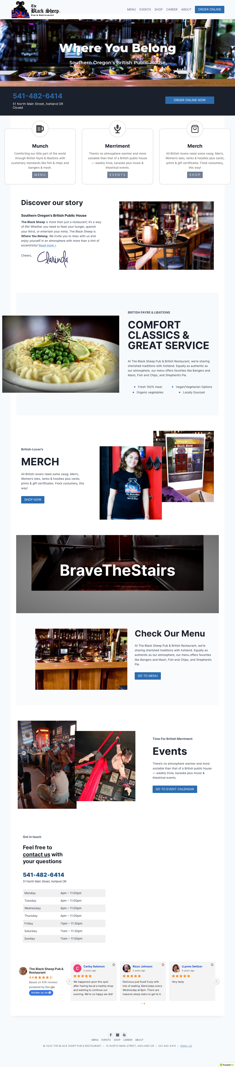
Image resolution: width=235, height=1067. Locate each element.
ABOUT (186, 9)
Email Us (186, 1045)
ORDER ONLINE (209, 9)
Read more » (47, 245)
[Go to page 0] (141, 1003)
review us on (39, 992)
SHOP (158, 9)
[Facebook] (111, 1035)
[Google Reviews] (124, 1035)
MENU (131, 9)
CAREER (172, 9)
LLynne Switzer (192, 966)
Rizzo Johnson (142, 966)
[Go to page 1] (144, 1003)
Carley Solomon (94, 966)
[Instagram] (117, 1035)
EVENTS (145, 9)
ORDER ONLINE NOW (190, 100)
